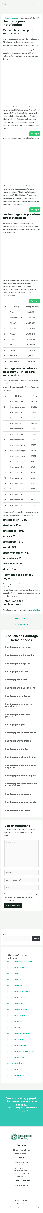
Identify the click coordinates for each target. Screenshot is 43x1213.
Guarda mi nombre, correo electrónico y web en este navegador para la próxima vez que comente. (20, 897)
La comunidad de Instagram (21, 1165)
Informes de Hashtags (21, 1171)
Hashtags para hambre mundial (21, 802)
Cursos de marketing (21, 1173)
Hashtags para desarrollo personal (18, 715)
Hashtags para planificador (16, 1045)
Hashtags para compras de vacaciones (19, 705)
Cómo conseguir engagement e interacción (22, 1168)
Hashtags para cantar (14, 1069)
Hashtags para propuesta (15, 997)
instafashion (35, 610)
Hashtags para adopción (17, 663)
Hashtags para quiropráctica (19, 655)
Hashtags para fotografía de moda (19, 1015)
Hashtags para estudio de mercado (19, 1033)
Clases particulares (21, 1153)
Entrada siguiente (21, 624)
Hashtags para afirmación (15, 1075)
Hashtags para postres (14, 1021)
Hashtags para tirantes (16, 749)
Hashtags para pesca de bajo (16, 1009)
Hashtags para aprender (17, 671)
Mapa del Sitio (21, 1176)
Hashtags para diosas (16, 679)
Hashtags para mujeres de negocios (19, 961)
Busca (36, 939)
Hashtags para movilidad (15, 967)
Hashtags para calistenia (15, 1063)
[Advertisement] (21, 83)
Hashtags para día (12, 973)
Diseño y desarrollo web (21, 1150)
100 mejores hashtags (21, 1162)
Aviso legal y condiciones (21, 1200)
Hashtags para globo (15, 724)
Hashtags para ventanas (17, 696)
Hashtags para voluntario (18, 741)
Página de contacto (21, 1185)
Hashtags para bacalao (14, 985)
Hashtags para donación (15, 1057)
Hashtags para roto (13, 979)
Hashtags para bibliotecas (15, 1003)
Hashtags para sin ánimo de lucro (18, 1039)
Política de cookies (21, 1203)
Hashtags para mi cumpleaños (20, 757)
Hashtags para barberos (17, 810)
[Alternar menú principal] (39, 4)
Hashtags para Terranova (18, 647)
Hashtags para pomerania (18, 794)
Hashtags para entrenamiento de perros (20, 766)
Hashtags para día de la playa (20, 687)
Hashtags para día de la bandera (18, 991)
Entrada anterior (21, 618)
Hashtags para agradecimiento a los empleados (21, 784)
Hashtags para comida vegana (20, 775)
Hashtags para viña (13, 1027)
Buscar (5, 934)
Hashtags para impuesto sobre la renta (20, 1051)
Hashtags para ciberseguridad (20, 732)
